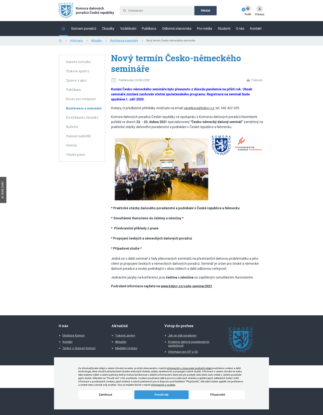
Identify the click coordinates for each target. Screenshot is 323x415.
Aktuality (96, 40)
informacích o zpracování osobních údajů (189, 368)
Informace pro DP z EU (183, 352)
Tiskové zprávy (125, 335)
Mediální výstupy (126, 348)
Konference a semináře (124, 40)
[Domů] (63, 28)
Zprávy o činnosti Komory (79, 348)
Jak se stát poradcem (182, 335)
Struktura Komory (73, 335)
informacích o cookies (163, 384)
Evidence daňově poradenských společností (188, 343)
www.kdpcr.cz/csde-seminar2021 (186, 286)
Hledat (205, 10)
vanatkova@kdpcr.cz (199, 108)
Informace (76, 40)
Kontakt (67, 342)
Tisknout (256, 80)
